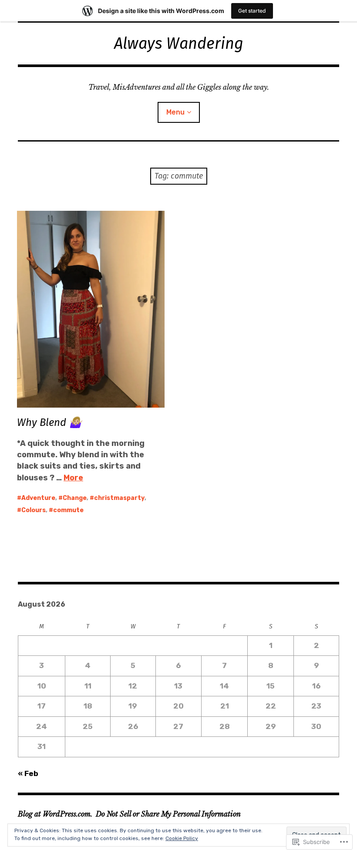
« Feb (28, 773)
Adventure (38, 498)
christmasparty (119, 498)
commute (68, 510)
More (73, 478)
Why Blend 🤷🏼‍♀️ (49, 422)
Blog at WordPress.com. (55, 814)
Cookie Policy (181, 838)
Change (75, 498)
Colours (33, 510)
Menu (175, 112)
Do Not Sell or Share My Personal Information (168, 814)
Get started (252, 10)
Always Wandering (178, 43)
